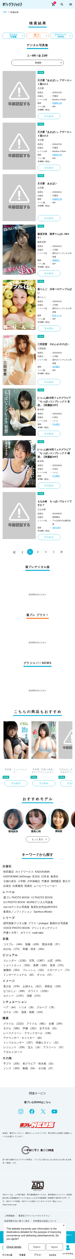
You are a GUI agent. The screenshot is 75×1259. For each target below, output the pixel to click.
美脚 (40, 965)
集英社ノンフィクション (17, 911)
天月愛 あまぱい (47, 183)
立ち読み (49, 116)
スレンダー (15, 960)
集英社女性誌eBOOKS (44, 906)
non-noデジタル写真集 (16, 906)
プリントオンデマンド (44, 927)
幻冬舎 (45, 876)
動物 (30, 1068)
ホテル (11, 1012)
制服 (33, 944)
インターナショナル (19, 974)
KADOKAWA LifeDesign (17, 876)
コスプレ (13, 944)
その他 (46, 1068)
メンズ (12, 1068)
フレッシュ (34, 969)
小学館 (22, 881)
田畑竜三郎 (57, 103)
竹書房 (45, 881)
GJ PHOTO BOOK (14, 902)
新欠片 (66, 881)
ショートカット (17, 965)
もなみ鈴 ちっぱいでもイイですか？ (55, 503)
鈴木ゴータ (57, 315)
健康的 (12, 969)
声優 (30, 1028)
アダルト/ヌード (12, 1051)
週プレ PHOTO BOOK (16, 897)
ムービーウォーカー (45, 885)
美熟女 (54, 986)
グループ (46, 1007)
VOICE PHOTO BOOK (16, 927)
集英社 (54, 876)
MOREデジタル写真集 (40, 902)
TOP (5, 12)
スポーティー (59, 969)
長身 (57, 965)
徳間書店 (56, 881)
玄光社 (36, 876)
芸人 (35, 1047)
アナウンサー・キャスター (23, 1037)
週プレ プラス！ (37, 35)
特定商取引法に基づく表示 (16, 1221)
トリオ (27, 1007)
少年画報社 (33, 881)
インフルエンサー (18, 1042)
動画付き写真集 (59, 923)
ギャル (45, 974)
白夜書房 (18, 885)
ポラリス (25, 932)
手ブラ (12, 1063)
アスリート (54, 1047)
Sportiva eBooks (42, 911)
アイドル (37, 1023)
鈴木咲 (41, 409)
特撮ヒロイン (48, 1042)
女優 (56, 1023)
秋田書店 (8, 871)
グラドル (14, 1023)
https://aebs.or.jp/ (10, 1205)
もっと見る (37, 839)
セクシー (14, 995)
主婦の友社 (9, 881)
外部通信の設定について (44, 1221)
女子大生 (49, 1028)
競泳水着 (51, 944)
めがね (12, 948)
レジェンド (15, 1047)
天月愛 (41, 88)
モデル (12, 1028)
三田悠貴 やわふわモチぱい (53, 344)
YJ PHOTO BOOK (42, 897)
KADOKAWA (42, 871)
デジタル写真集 (13, 35)
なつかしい (15, 991)
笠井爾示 (56, 367)
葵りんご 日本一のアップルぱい (55, 291)
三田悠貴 (42, 348)
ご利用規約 (9, 1215)
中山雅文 (56, 424)
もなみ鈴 (42, 509)
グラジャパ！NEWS (61, 35)
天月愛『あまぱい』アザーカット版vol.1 (55, 82)
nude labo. (38, 932)
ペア (10, 1007)
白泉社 (7, 885)
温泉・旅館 (32, 1012)
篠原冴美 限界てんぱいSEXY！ (53, 236)
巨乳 (37, 960)
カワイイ (39, 991)
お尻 (55, 960)
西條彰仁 (56, 260)
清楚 (34, 995)
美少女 (12, 986)
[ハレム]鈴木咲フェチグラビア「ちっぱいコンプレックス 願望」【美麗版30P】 (54, 453)
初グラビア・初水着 (39, 1063)
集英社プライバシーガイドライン (34, 1215)
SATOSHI (56, 528)
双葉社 (28, 885)
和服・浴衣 (34, 948)
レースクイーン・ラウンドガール (28, 1033)
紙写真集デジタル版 (15, 923)
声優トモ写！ (11, 932)
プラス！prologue (38, 923)
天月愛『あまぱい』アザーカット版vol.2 (55, 134)
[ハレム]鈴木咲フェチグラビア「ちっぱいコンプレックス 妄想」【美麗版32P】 (54, 401)
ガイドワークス (24, 871)
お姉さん (33, 986)
